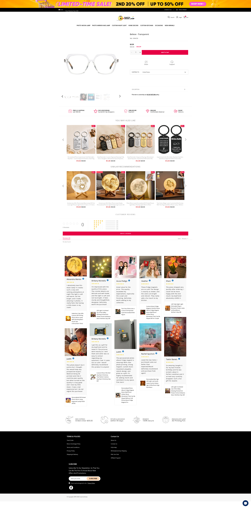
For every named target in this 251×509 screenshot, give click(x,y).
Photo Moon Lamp (83, 25)
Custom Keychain (146, 25)
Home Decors (133, 25)
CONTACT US (167, 10)
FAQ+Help (114, 447)
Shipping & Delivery (72, 454)
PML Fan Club (115, 454)
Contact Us (114, 444)
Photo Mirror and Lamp (101, 25)
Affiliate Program (116, 458)
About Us (113, 440)
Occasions (159, 25)
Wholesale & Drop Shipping (119, 451)
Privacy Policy (71, 451)
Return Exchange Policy (73, 444)
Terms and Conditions (73, 447)
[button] (66, 62)
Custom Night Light (119, 25)
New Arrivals (169, 25)
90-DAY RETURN (151, 94)
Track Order (182, 10)
